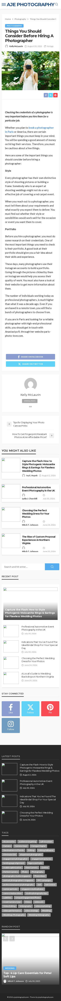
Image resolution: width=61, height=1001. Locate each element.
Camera (7, 846)
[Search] (56, 4)
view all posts (29, 401)
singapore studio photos (32, 889)
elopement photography (31, 854)
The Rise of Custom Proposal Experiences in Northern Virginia (38, 540)
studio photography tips (36, 893)
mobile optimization (12, 867)
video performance (12, 910)
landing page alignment (13, 863)
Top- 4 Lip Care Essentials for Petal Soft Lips (27, 974)
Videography (25, 906)
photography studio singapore (16, 876)
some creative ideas (12, 893)
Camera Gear (21, 846)
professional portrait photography (18, 884)
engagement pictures (41, 859)
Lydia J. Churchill (29, 498)
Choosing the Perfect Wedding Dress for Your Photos (35, 513)
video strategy (31, 910)
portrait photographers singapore (18, 880)
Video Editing (9, 906)
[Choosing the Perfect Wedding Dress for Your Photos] (11, 663)
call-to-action (46, 841)
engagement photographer (15, 859)
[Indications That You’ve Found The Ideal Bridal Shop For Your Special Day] (11, 646)
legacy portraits (35, 863)
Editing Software (45, 850)
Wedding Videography (39, 915)
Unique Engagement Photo (27, 897)
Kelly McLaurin (16, 46)
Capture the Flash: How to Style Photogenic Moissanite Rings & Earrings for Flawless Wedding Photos (38, 466)
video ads (39, 902)
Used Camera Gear (12, 902)
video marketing (42, 906)
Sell (39, 884)
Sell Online (50, 884)
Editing (31, 850)
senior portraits (10, 889)
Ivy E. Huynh (31, 475)
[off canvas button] (4, 4)
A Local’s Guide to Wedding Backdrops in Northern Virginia (38, 675)
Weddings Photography (14, 915)
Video (27, 902)
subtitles (7, 897)
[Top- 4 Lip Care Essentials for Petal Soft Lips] (30, 959)
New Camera (31, 867)
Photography (14, 26)
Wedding (46, 910)
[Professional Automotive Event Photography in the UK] (11, 631)
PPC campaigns (44, 880)
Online (45, 867)
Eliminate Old (9, 854)
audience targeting (27, 841)
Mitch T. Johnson (30, 525)
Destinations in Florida (13, 850)
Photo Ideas (39, 876)
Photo (24, 871)
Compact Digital (38, 846)
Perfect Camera (10, 871)
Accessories (9, 841)
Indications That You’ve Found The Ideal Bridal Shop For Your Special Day (39, 645)
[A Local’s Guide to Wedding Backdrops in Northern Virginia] (11, 678)
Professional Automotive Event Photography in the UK (38, 489)
